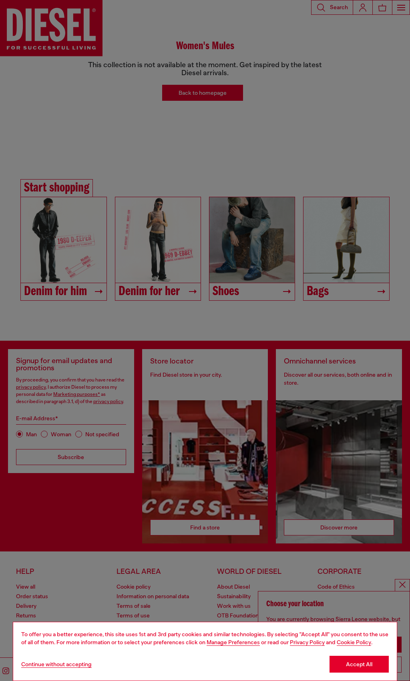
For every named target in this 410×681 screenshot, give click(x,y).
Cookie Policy (354, 642)
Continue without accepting (56, 664)
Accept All (359, 664)
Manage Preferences (233, 642)
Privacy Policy (307, 642)
